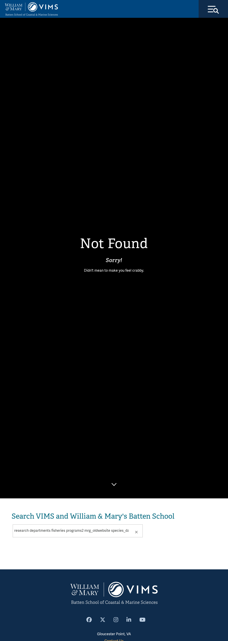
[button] (136, 531)
